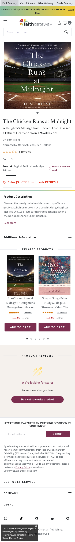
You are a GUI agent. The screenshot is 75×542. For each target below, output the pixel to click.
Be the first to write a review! (37, 399)
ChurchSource (27, 3)
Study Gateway (65, 3)
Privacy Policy (23, 467)
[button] (37, 113)
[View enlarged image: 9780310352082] (37, 75)
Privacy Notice (16, 538)
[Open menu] (5, 22)
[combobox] (37, 32)
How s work (61, 168)
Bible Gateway (45, 3)
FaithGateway (9, 3)
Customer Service (19, 481)
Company (10, 493)
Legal (8, 504)
